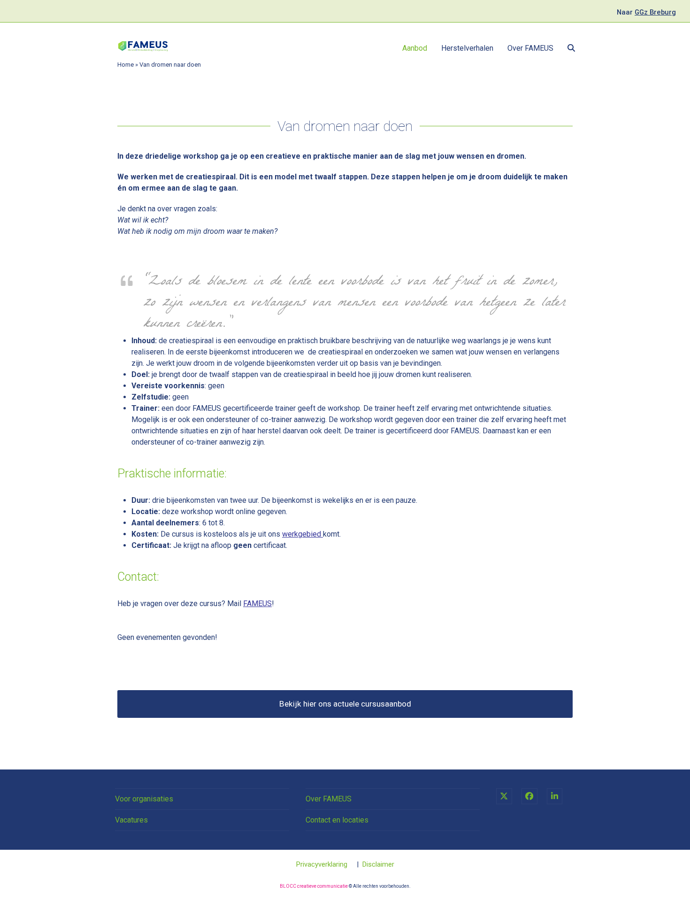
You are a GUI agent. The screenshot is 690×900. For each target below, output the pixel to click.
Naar (646, 12)
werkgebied (301, 534)
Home (125, 64)
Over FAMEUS (329, 798)
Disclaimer (378, 864)
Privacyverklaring (321, 864)
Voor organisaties (144, 798)
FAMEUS (257, 603)
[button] (571, 48)
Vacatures (131, 819)
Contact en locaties (337, 819)
